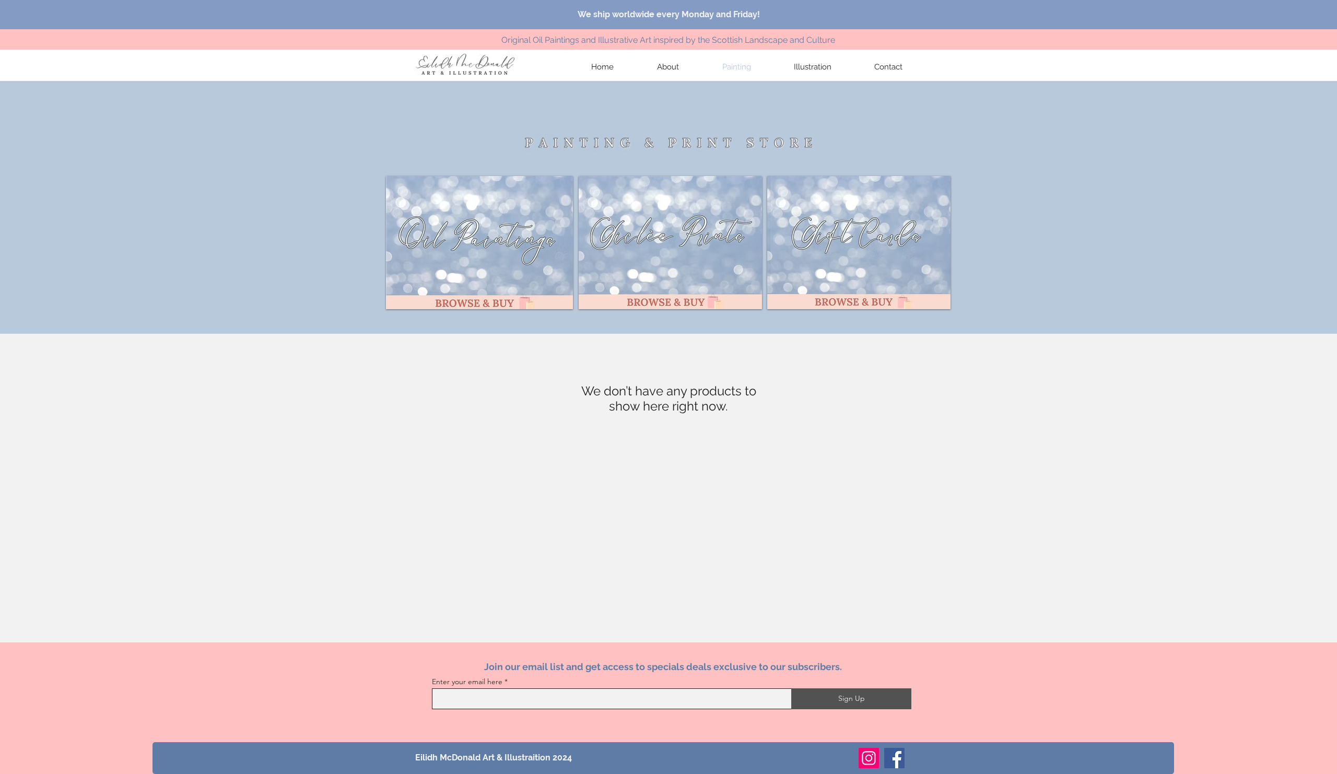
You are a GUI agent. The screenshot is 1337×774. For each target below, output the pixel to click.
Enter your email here (467, 681)
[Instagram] (869, 758)
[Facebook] (894, 758)
